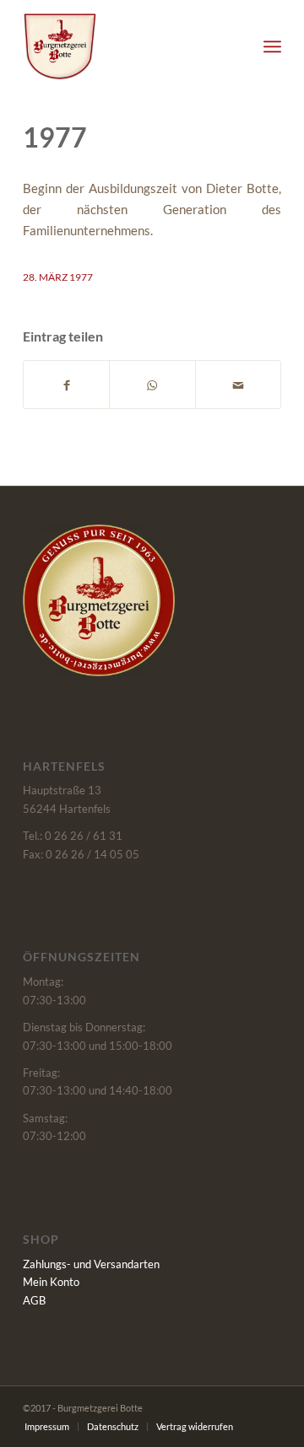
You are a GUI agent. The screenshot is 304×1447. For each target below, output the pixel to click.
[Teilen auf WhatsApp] (152, 384)
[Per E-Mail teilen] (238, 384)
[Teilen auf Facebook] (66, 384)
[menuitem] (272, 46)
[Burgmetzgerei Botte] (126, 46)
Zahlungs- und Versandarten (91, 1264)
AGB (34, 1300)
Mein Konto (51, 1281)
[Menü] (272, 46)
